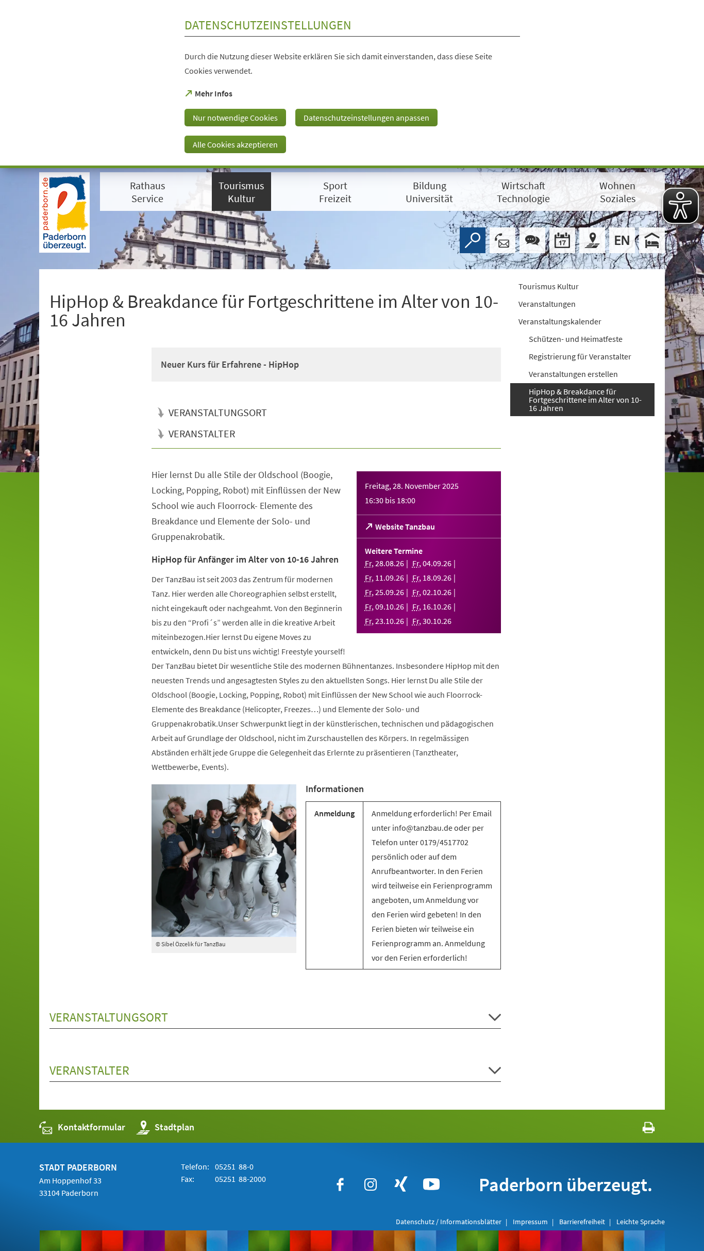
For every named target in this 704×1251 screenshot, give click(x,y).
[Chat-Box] (532, 240)
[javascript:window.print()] (639, 1130)
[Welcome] (622, 240)
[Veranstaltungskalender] (562, 240)
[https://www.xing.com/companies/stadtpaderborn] (401, 1184)
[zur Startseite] (64, 212)
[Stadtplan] (592, 240)
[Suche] (472, 240)
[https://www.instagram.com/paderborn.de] (370, 1184)
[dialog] (352, 84)
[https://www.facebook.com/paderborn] (340, 1184)
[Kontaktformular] (502, 240)
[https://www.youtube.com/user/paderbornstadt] (431, 1184)
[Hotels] (652, 240)
